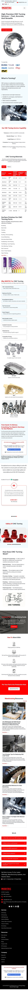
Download (14, 631)
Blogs (2, 946)
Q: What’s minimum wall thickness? (10, 847)
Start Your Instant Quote (14, 979)
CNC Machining (4, 921)
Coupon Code (4, 948)
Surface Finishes (4, 943)
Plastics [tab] (9, 166)
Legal (17, 991)
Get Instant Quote (6, 30)
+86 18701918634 (10, 2)
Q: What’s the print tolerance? (9, 857)
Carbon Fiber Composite (6, 925)
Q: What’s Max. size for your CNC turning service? (13, 842)
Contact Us (3, 961)
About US (3, 959)
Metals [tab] (3, 166)
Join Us (2, 966)
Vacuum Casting (4, 928)
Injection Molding (5, 923)
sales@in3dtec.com (22, 2)
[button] (11, 520)
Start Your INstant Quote (14, 449)
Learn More (3, 255)
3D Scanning (4, 919)
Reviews (3, 963)
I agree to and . (12, 883)
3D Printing (3, 917)
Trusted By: (5, 62)
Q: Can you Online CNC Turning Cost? (10, 863)
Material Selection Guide (6, 952)
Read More (4, 736)
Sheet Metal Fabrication (6, 932)
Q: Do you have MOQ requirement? (10, 852)
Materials (3, 941)
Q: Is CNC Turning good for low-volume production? (11, 869)
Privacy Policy (18, 883)
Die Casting (3, 930)
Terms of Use (10, 883)
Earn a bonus (4, 939)
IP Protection (4, 950)
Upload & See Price (14, 693)
